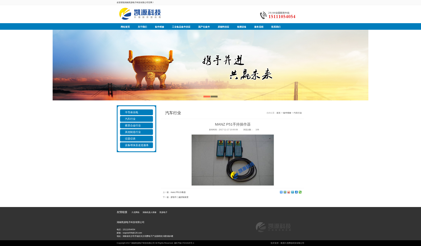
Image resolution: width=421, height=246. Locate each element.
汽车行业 (130, 118)
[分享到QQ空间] (285, 192)
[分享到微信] (300, 192)
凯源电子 (163, 212)
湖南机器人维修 (149, 212)
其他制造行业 (133, 132)
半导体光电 (131, 112)
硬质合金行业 (133, 125)
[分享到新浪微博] (288, 192)
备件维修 (287, 113)
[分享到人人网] (296, 192)
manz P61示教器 (178, 192)
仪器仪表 (130, 138)
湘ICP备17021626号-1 (184, 243)
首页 (278, 113)
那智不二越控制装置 (179, 197)
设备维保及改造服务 (137, 145)
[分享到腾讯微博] (292, 192)
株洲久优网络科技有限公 (291, 243)
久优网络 (135, 212)
